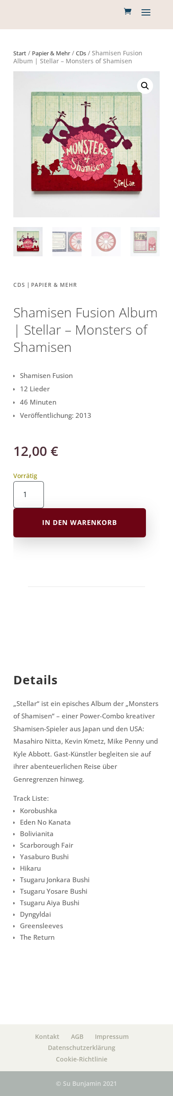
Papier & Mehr (51, 53)
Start (19, 53)
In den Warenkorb (79, 522)
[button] (145, 86)
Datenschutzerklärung (81, 1047)
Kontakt (47, 1036)
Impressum (112, 1036)
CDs (81, 53)
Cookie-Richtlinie (81, 1059)
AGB (77, 1036)
